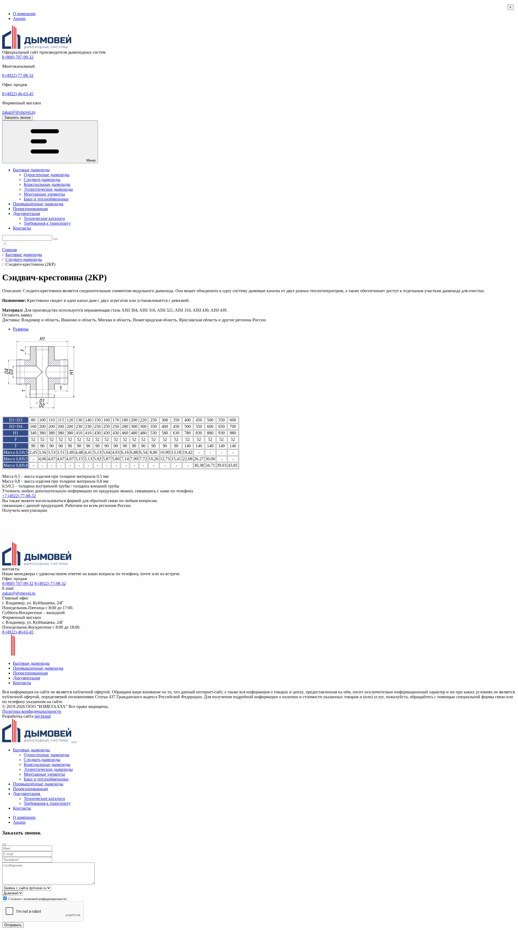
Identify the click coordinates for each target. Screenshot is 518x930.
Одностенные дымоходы (46, 174)
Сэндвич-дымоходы (42, 179)
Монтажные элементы (44, 194)
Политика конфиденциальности (31, 711)
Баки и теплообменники (46, 199)
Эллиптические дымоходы (48, 189)
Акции (19, 18)
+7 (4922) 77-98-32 (19, 495)
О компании (24, 13)
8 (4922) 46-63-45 (17, 93)
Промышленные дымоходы (38, 204)
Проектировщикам (30, 208)
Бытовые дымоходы (31, 170)
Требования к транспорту (47, 223)
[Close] (74, 742)
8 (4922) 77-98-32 (17, 75)
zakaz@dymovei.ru (18, 112)
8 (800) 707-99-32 (17, 57)
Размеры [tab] (21, 329)
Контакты (22, 228)
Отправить (13, 925)
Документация (26, 213)
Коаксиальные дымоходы (47, 184)
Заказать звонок (17, 117)
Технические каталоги (44, 218)
